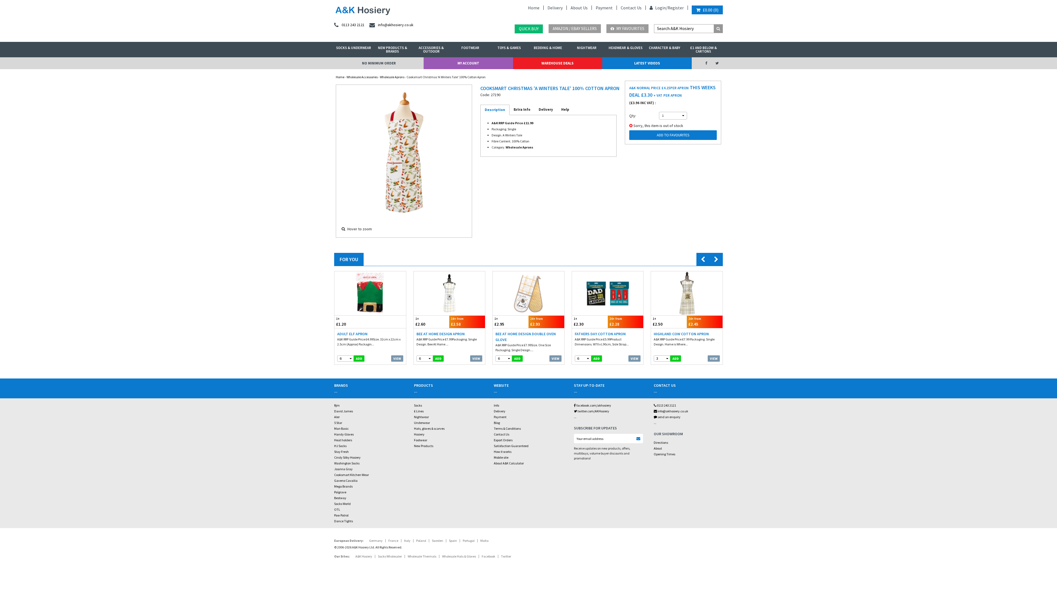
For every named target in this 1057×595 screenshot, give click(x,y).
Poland (421, 541)
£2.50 (658, 322)
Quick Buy (529, 28)
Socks (418, 405)
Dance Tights (343, 521)
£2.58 (457, 322)
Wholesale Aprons (392, 77)
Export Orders (503, 440)
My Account (468, 63)
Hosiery (419, 434)
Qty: (632, 115)
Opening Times (664, 454)
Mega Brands (343, 486)
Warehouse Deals (557, 63)
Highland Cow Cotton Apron (681, 333)
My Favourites (629, 28)
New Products (423, 446)
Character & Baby (664, 47)
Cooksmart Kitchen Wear (351, 475)
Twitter (506, 556)
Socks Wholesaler (390, 556)
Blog (497, 423)
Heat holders (343, 440)
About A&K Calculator (509, 463)
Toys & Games (509, 47)
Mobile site (501, 457)
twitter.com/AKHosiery (593, 411)
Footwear (470, 47)
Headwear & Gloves (625, 47)
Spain (453, 541)
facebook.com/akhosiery (593, 405)
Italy (407, 541)
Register (676, 7)
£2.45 (694, 322)
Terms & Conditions (507, 428)
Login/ (661, 7)
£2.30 (579, 322)
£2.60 (420, 322)
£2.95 (499, 322)
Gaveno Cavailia (346, 480)
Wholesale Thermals (422, 556)
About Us (579, 7)
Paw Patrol (341, 515)
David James (343, 411)
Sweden (437, 541)
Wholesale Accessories (362, 77)
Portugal (469, 541)
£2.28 (615, 322)
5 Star (338, 423)
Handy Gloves (344, 434)
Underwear (422, 423)
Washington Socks (346, 463)
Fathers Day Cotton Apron (600, 333)
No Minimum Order (379, 63)
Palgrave (340, 492)
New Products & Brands (392, 49)
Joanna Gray (343, 469)
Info (496, 405)
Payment (604, 7)
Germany (376, 541)
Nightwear (586, 47)
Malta (484, 541)
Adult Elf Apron (352, 333)
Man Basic (341, 428)
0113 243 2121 (666, 405)
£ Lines (419, 411)
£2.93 (536, 322)
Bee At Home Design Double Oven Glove (525, 336)
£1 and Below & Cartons (703, 49)
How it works (502, 452)
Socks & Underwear (353, 47)
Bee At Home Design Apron (440, 333)
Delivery (555, 7)
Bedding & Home (548, 47)
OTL (337, 509)
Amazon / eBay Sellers (575, 28)
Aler (337, 417)
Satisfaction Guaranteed (511, 446)
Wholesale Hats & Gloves (459, 556)
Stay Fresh (341, 452)
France (393, 541)
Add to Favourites (673, 134)
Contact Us (631, 7)
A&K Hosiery (363, 556)
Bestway (340, 498)
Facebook (488, 556)
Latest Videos (647, 63)
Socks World (342, 504)
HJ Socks (340, 446)
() (710, 10)
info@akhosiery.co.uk (673, 411)
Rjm (337, 405)
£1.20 (341, 322)
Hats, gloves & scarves (429, 428)
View (397, 358)
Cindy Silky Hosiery (347, 457)
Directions (661, 442)
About (658, 448)
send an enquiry (668, 417)
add (359, 358)
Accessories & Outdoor (431, 49)
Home (534, 7)
